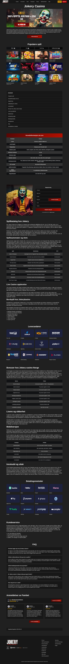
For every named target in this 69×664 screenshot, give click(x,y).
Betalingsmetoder (11, 118)
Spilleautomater (55, 48)
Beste (12, 48)
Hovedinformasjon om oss (13, 98)
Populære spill (11, 96)
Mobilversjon (10, 113)
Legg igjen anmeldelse (56, 600)
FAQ (9, 123)
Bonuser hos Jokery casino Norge (15, 108)
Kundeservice (11, 121)
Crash (41, 48)
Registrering (10, 101)
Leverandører (11, 106)
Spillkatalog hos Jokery (12, 103)
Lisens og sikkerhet (12, 111)
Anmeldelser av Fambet (13, 126)
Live (26, 48)
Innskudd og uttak (11, 116)
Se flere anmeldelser (34, 621)
